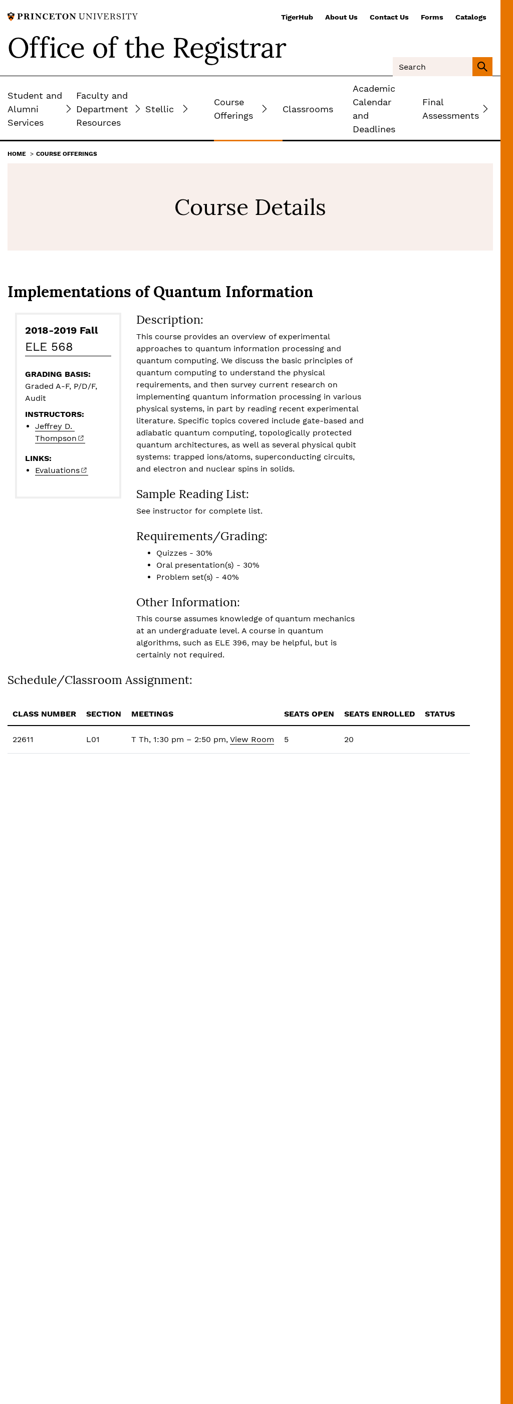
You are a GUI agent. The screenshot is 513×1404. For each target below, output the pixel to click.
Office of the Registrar (147, 47)
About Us (341, 17)
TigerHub (297, 17)
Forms (432, 17)
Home (17, 153)
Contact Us (389, 17)
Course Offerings (66, 153)
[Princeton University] (73, 16)
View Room (252, 739)
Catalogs (470, 17)
